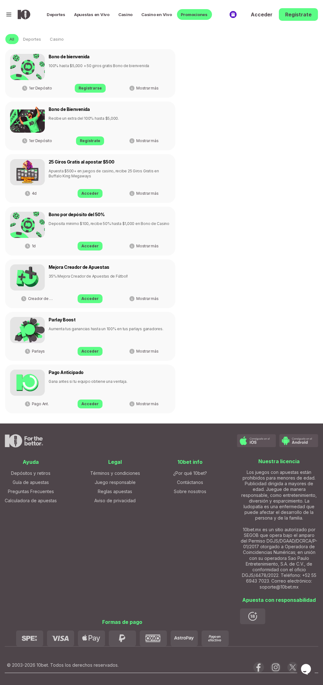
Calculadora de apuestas (31, 500)
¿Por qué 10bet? (190, 473)
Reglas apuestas (115, 491)
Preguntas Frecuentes (31, 491)
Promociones (194, 14)
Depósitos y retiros (30, 473)
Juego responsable (115, 482)
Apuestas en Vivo (91, 14)
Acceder (262, 14)
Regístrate (298, 14)
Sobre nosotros (190, 491)
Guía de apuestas (31, 482)
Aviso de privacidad (115, 500)
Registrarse (90, 88)
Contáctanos (190, 482)
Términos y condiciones (115, 473)
